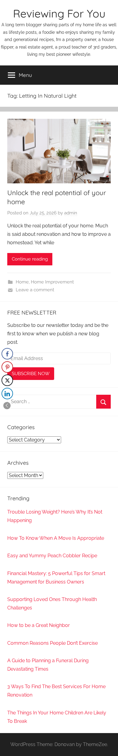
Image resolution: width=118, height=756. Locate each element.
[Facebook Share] (7, 353)
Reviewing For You (59, 13)
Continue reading (30, 259)
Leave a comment (35, 290)
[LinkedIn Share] (7, 393)
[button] (7, 405)
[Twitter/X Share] (7, 380)
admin (70, 213)
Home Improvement (52, 282)
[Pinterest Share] (7, 367)
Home (22, 282)
